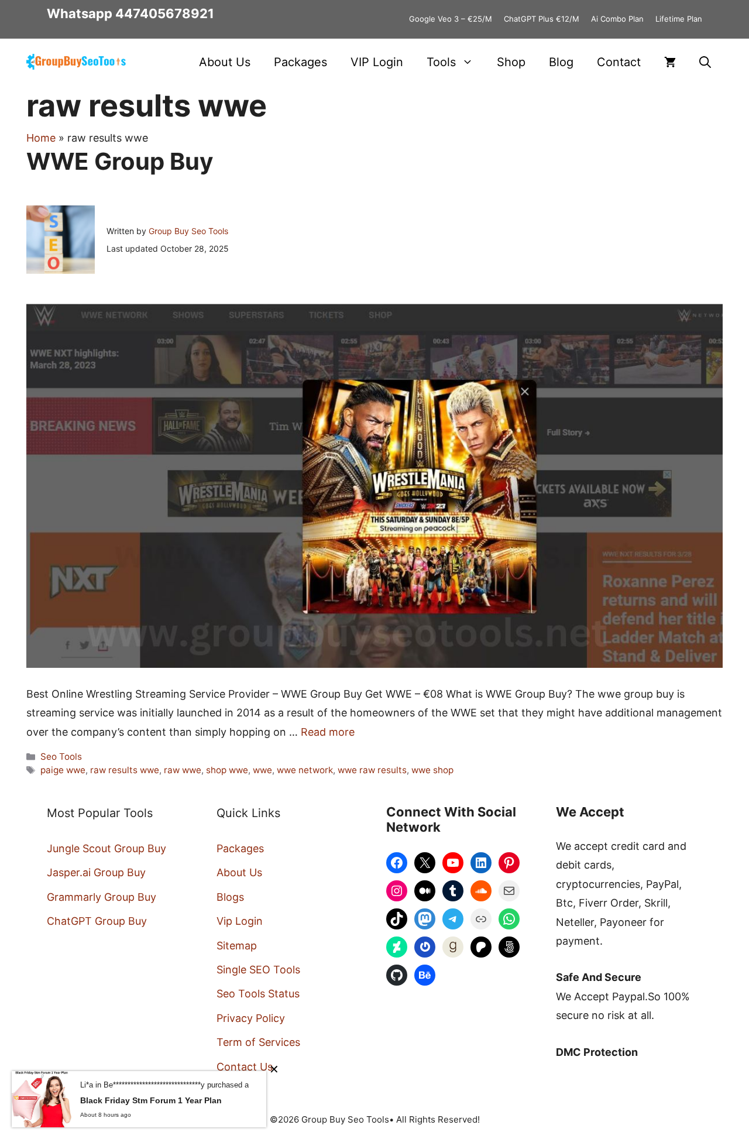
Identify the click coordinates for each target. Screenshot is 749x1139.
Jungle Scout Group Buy (106, 848)
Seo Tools (61, 756)
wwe (262, 770)
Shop (511, 62)
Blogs (230, 897)
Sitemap (237, 945)
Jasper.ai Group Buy (96, 872)
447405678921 (164, 13)
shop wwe (227, 770)
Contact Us (245, 1067)
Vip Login (240, 921)
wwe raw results (372, 770)
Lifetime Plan (678, 18)
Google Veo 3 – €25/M (450, 18)
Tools (441, 62)
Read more (328, 732)
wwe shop (432, 770)
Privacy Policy (251, 1018)
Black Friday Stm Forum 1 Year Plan (151, 1100)
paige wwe (62, 770)
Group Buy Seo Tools (188, 231)
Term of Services (258, 1042)
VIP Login (377, 62)
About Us (224, 62)
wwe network (305, 770)
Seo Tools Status (258, 993)
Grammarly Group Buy (101, 897)
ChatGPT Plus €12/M (541, 18)
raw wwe (182, 770)
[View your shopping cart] (670, 62)
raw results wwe (124, 770)
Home (41, 138)
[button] (705, 62)
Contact (619, 62)
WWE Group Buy (119, 161)
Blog (561, 62)
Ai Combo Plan (617, 18)
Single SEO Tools (258, 969)
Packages (300, 62)
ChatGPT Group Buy (97, 921)
